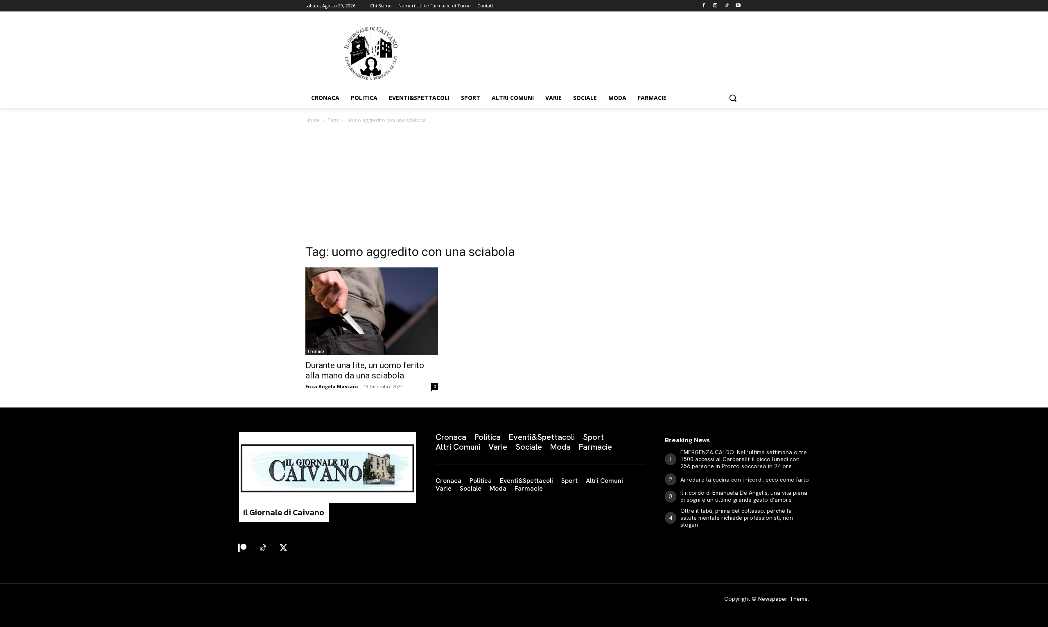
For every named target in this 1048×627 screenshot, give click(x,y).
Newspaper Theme (783, 598)
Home (312, 120)
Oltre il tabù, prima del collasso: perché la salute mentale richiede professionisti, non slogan (736, 517)
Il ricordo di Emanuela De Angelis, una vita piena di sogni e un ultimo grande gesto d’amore (743, 496)
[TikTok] (726, 6)
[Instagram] (715, 6)
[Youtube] (738, 6)
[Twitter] (283, 548)
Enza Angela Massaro (331, 386)
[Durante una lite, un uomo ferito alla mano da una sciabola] (371, 311)
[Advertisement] (524, 186)
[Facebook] (704, 6)
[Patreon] (242, 548)
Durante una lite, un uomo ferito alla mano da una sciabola (364, 370)
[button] (733, 98)
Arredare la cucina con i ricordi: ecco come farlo (744, 479)
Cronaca (316, 351)
